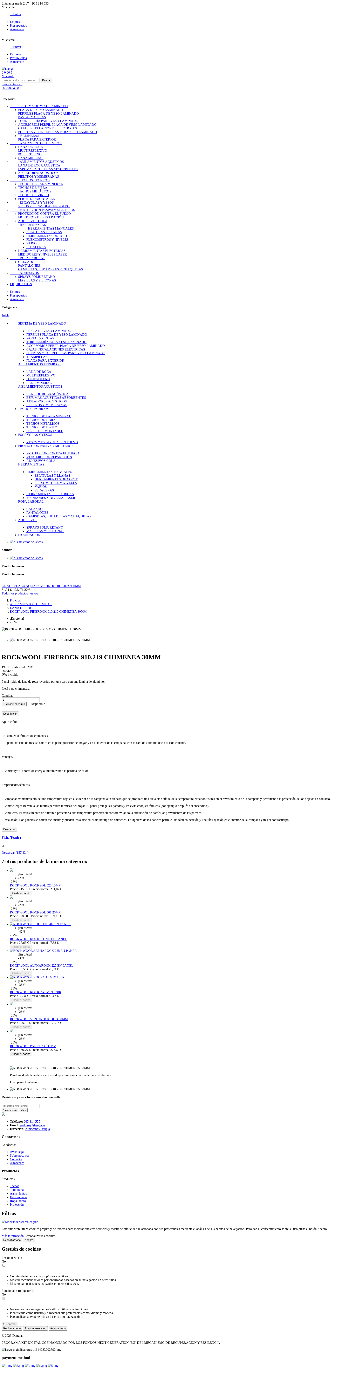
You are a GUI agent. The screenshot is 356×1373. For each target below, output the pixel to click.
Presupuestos (18, 25)
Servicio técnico (12, 84)
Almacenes (17, 29)
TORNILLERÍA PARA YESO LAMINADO (48, 121)
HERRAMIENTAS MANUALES (46, 228)
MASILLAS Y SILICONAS (37, 280)
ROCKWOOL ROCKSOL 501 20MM (35, 912)
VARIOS (32, 243)
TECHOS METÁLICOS (34, 191)
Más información (13, 1236)
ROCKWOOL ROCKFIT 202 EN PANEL (38, 939)
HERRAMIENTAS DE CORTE (48, 236)
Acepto (29, 1240)
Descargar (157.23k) (15, 852)
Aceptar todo (58, 1328)
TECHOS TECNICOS (30, 180)
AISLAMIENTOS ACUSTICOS (37, 161)
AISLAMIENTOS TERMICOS (36, 143)
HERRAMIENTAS (28, 224)
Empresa (15, 21)
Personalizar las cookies (40, 1236)
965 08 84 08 (10, 88)
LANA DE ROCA (30, 147)
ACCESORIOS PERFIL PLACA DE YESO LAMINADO (57, 124)
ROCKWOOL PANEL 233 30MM (33, 1046)
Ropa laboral (18, 1201)
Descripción (10, 713)
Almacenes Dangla (37, 1129)
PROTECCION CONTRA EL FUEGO (44, 213)
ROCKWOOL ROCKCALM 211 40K (35, 992)
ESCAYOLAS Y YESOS (32, 202)
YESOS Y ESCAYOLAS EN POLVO (44, 206)
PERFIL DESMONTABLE (36, 198)
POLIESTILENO (30, 154)
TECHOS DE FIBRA (32, 187)
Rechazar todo (12, 1240)
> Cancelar (9, 1324)
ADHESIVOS (24, 273)
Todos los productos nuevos (20, 593)
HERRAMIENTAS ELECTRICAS (42, 250)
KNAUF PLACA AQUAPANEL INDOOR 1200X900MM (41, 586)
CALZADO (26, 262)
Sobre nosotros (19, 1155)
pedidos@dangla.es (32, 1125)
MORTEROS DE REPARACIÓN (41, 217)
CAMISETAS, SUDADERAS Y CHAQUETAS (50, 269)
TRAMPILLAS (28, 135)
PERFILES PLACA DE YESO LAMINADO (48, 113)
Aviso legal (17, 1152)
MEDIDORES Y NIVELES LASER (42, 254)
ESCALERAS (36, 247)
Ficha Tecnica (11, 837)
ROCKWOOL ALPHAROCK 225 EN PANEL (41, 965)
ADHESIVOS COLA (32, 221)
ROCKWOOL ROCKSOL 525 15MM (35, 885)
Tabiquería (17, 1189)
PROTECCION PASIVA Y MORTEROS (42, 210)
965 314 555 (32, 1121)
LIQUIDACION (21, 284)
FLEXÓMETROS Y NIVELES (47, 239)
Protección (17, 1204)
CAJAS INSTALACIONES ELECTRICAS (47, 128)
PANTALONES (29, 265)
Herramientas (18, 1197)
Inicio (5, 315)
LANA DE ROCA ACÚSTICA (39, 165)
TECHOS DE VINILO (33, 195)
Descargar (9, 829)
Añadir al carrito (14, 704)
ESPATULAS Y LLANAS (44, 232)
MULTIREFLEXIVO (32, 150)
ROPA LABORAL (27, 258)
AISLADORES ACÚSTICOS (38, 173)
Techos (14, 1186)
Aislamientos (18, 1193)
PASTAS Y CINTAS (32, 117)
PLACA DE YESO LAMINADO (40, 109)
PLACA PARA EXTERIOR (37, 139)
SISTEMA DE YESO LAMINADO (39, 106)
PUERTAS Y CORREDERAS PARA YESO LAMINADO (57, 132)
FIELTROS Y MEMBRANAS (38, 176)
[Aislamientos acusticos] (26, 542)
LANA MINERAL (30, 158)
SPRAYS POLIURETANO (36, 276)
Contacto (16, 1159)
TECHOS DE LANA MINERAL (40, 184)
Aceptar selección (35, 1328)
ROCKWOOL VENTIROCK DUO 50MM (39, 1019)
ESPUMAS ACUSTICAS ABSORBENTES (48, 169)
